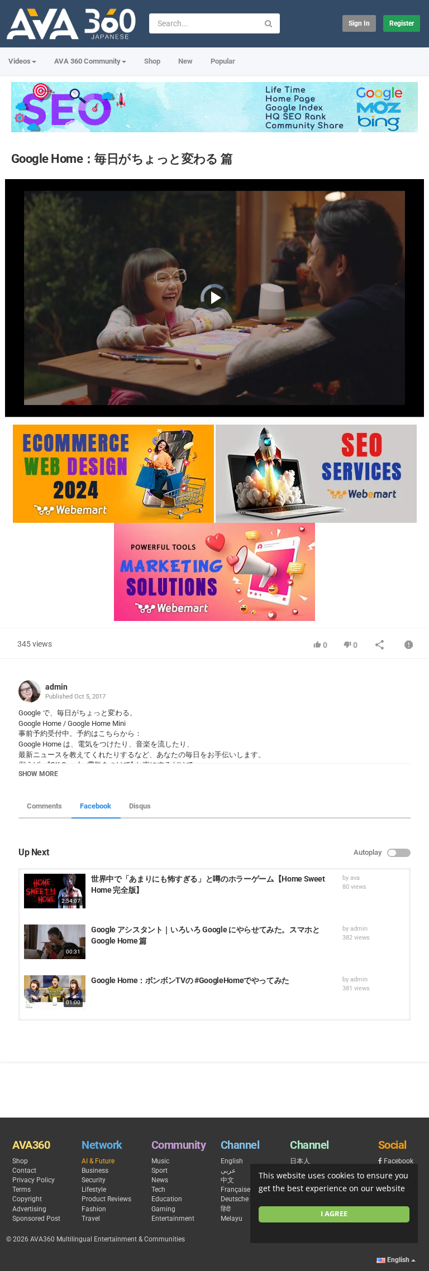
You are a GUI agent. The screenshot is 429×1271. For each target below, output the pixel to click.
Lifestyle (94, 1189)
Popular (223, 61)
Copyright (27, 1199)
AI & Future (98, 1161)
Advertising (29, 1209)
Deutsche (235, 1199)
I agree (334, 1214)
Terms (21, 1189)
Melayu (231, 1218)
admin (56, 686)
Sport (159, 1170)
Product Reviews (106, 1199)
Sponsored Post (36, 1218)
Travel (91, 1218)
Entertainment (172, 1218)
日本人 (300, 1161)
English (232, 1161)
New (185, 61)
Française (235, 1189)
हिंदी (226, 1209)
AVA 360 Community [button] (87, 61)
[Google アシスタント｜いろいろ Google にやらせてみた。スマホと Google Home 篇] (54, 942)
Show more (38, 774)
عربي (228, 1170)
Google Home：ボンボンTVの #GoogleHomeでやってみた (190, 980)
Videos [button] (19, 61)
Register (401, 23)
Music (160, 1161)
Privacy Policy (33, 1180)
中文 (227, 1180)
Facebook (95, 806)
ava (355, 878)
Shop (152, 61)
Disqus (140, 806)
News (159, 1180)
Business (95, 1170)
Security (94, 1180)
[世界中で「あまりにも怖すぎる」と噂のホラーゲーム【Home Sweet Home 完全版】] (54, 891)
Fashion (94, 1209)
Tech (158, 1189)
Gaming (163, 1209)
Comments (44, 806)
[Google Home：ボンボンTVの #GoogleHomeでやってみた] (54, 992)
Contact (24, 1170)
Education (166, 1199)
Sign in (359, 23)
